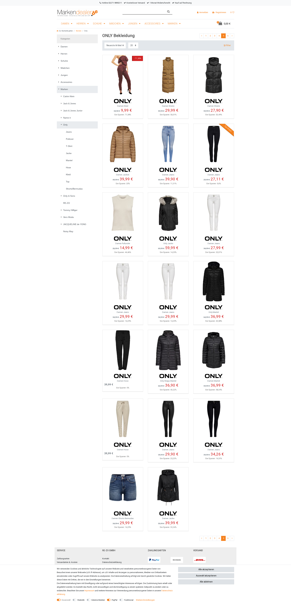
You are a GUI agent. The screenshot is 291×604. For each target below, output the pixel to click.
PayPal (114, 600)
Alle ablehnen (206, 581)
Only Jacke (168, 243)
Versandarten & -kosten (67, 562)
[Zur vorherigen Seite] (201, 35)
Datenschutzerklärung (112, 562)
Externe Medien (98, 600)
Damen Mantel (213, 381)
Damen (65, 23)
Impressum (89, 590)
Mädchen (115, 23)
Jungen (133, 23)
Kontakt (105, 558)
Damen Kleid (122, 106)
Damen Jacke (168, 518)
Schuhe (97, 23)
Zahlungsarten (63, 558)
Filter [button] (228, 45)
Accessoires (153, 23)
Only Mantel (214, 312)
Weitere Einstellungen (145, 600)
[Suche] (168, 11)
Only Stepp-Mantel (168, 381)
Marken (173, 23)
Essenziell (66, 600)
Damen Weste (168, 106)
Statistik (81, 600)
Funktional (128, 600)
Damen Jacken (122, 175)
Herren (81, 23)
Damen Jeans (168, 175)
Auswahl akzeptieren (206, 575)
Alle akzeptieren (206, 569)
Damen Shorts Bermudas (123, 518)
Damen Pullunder (122, 243)
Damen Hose (122, 381)
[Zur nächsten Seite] (232, 35)
